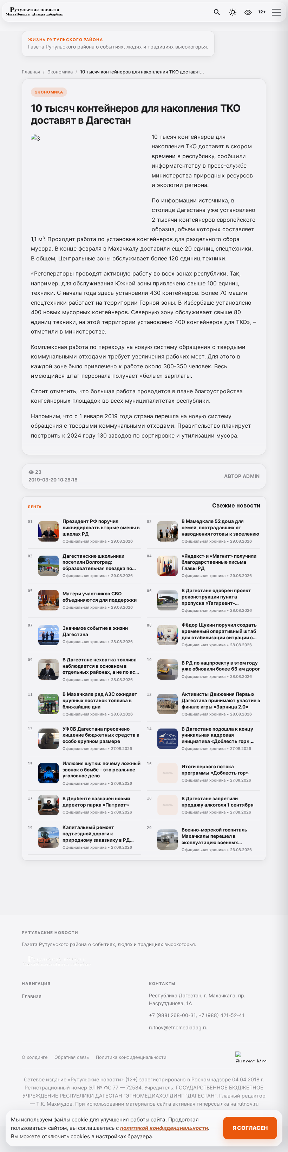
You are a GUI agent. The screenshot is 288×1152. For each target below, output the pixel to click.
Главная (31, 72)
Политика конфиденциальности (131, 1057)
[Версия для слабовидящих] (248, 12)
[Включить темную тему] (233, 12)
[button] (276, 12)
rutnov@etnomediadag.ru (178, 1027)
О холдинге (34, 1057)
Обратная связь (71, 1057)
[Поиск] (217, 12)
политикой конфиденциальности (164, 1128)
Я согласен (250, 1128)
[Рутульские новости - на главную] (34, 12)
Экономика (60, 72)
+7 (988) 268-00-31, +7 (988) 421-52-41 (196, 1015)
